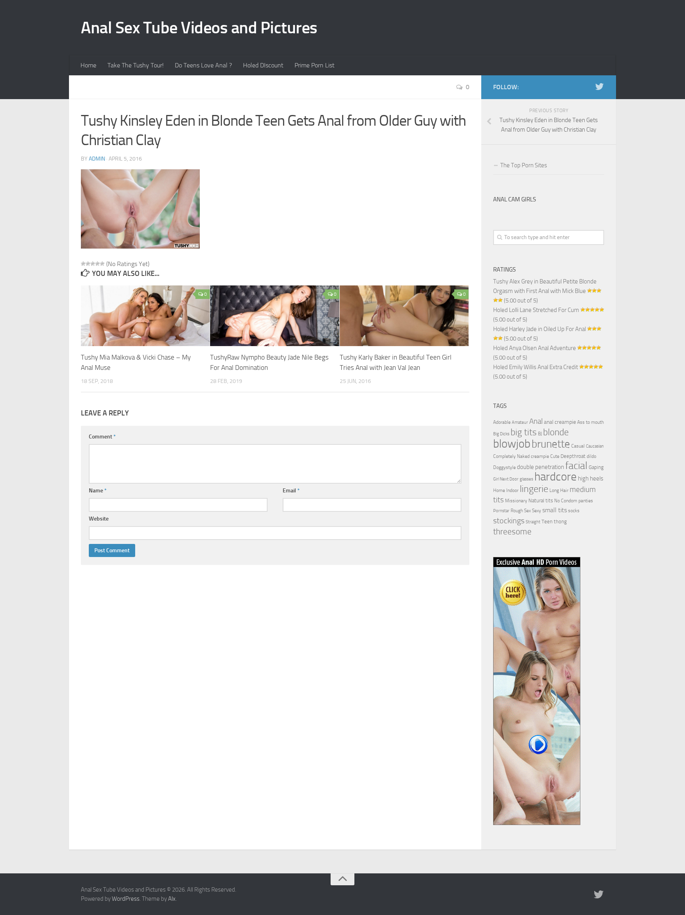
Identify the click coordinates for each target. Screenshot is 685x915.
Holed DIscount (263, 65)
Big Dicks (501, 433)
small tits (554, 510)
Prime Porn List (315, 65)
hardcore (555, 477)
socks (574, 510)
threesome (512, 531)
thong (560, 521)
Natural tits (540, 500)
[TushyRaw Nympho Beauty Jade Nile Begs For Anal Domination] (274, 315)
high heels (590, 478)
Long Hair (558, 490)
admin (97, 158)
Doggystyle (504, 467)
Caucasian (595, 446)
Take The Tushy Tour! (135, 65)
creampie (540, 456)
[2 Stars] (88, 263)
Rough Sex (521, 510)
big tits (524, 432)
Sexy (536, 510)
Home (88, 65)
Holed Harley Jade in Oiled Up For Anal (539, 329)
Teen (547, 521)
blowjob (511, 443)
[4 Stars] (97, 263)
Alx (172, 898)
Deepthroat (573, 456)
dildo (591, 456)
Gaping (596, 467)
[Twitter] (599, 87)
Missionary (516, 500)
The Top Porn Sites (523, 165)
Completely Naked (511, 456)
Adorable (502, 422)
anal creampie (560, 422)
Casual (578, 446)
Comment (102, 436)
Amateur (520, 422)
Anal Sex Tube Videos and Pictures (199, 28)
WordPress (126, 898)
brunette (551, 444)
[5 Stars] (102, 263)
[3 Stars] (92, 263)
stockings (508, 520)
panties (585, 500)
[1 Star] (83, 263)
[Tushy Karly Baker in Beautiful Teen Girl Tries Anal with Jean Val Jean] (404, 315)
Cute (554, 456)
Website (99, 518)
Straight (533, 521)
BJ (540, 433)
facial (576, 465)
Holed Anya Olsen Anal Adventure (534, 348)
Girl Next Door (506, 479)
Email (291, 490)
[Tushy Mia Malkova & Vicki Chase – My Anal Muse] (145, 315)
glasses (526, 479)
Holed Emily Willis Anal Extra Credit (535, 367)
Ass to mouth (590, 422)
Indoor (512, 490)
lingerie (534, 488)
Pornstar (501, 510)
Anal (536, 421)
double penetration (540, 467)
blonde (556, 432)
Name (98, 490)
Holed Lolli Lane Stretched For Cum (536, 310)
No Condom (565, 500)
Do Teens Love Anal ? (203, 65)
